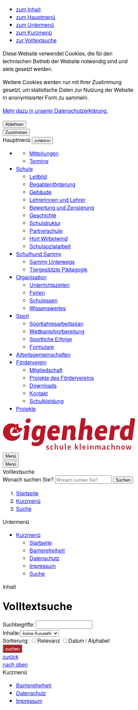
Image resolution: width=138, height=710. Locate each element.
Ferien (37, 292)
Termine (39, 161)
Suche (23, 508)
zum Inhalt (28, 9)
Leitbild (38, 176)
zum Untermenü (35, 25)
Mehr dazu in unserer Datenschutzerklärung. (55, 110)
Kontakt (38, 393)
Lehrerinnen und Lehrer (57, 200)
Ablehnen (14, 124)
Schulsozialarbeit (50, 246)
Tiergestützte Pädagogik (58, 269)
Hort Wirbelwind (48, 238)
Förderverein (31, 362)
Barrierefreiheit (47, 550)
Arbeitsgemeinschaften (43, 354)
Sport (22, 316)
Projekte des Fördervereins (61, 378)
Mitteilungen (44, 153)
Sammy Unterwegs (52, 261)
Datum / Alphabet (89, 640)
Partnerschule (46, 231)
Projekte (26, 409)
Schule (24, 169)
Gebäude (40, 192)
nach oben (15, 664)
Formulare (41, 347)
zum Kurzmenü (34, 32)
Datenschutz (44, 558)
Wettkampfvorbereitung (56, 331)
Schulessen (43, 300)
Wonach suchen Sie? (28, 479)
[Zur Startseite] (69, 448)
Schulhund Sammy (38, 254)
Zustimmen (16, 132)
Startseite (27, 493)
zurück (10, 657)
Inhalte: (11, 633)
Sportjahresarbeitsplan (56, 323)
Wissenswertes (47, 308)
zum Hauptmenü (35, 17)
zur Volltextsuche (36, 40)
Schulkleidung (46, 401)
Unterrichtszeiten (49, 285)
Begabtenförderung (52, 184)
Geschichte (42, 215)
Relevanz (48, 640)
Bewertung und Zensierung (61, 207)
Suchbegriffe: (18, 624)
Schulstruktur (45, 223)
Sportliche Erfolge (50, 339)
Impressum (42, 566)
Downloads (43, 385)
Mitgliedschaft (45, 370)
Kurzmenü (28, 501)
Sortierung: (16, 640)
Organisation (31, 277)
